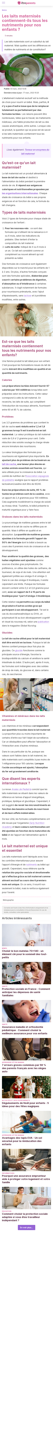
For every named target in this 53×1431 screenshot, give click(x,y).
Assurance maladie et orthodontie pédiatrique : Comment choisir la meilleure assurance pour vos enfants (24, 1030)
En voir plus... (26, 1227)
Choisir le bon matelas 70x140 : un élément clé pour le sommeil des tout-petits (24, 954)
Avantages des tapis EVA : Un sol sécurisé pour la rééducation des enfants (22, 1141)
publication (43, 621)
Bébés (4, 10)
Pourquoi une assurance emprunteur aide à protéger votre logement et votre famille (26, 1179)
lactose (27, 295)
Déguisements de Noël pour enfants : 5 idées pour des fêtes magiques (25, 1105)
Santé (4, 986)
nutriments (31, 864)
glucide (19, 650)
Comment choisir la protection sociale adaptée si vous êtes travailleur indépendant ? (25, 1217)
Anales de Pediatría (21, 789)
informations (8, 1173)
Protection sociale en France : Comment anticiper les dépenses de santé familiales (26, 992)
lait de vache (9, 464)
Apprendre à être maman (13, 1062)
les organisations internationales (20, 193)
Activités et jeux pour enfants (16, 1100)
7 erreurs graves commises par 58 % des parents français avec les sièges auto (24, 1068)
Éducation (6, 1211)
